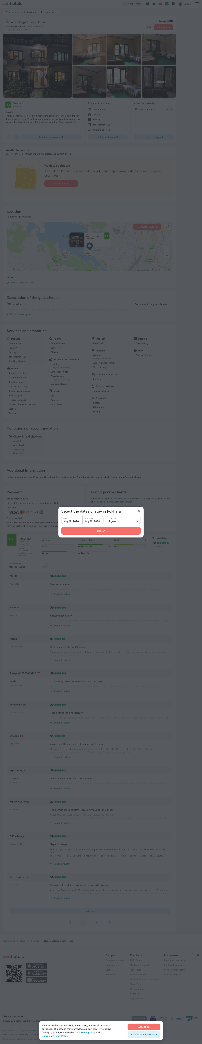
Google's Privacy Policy (55, 1035)
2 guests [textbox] (114, 521)
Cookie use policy (85, 1032)
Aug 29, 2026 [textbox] (71, 521)
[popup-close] (139, 511)
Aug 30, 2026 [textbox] (92, 521)
